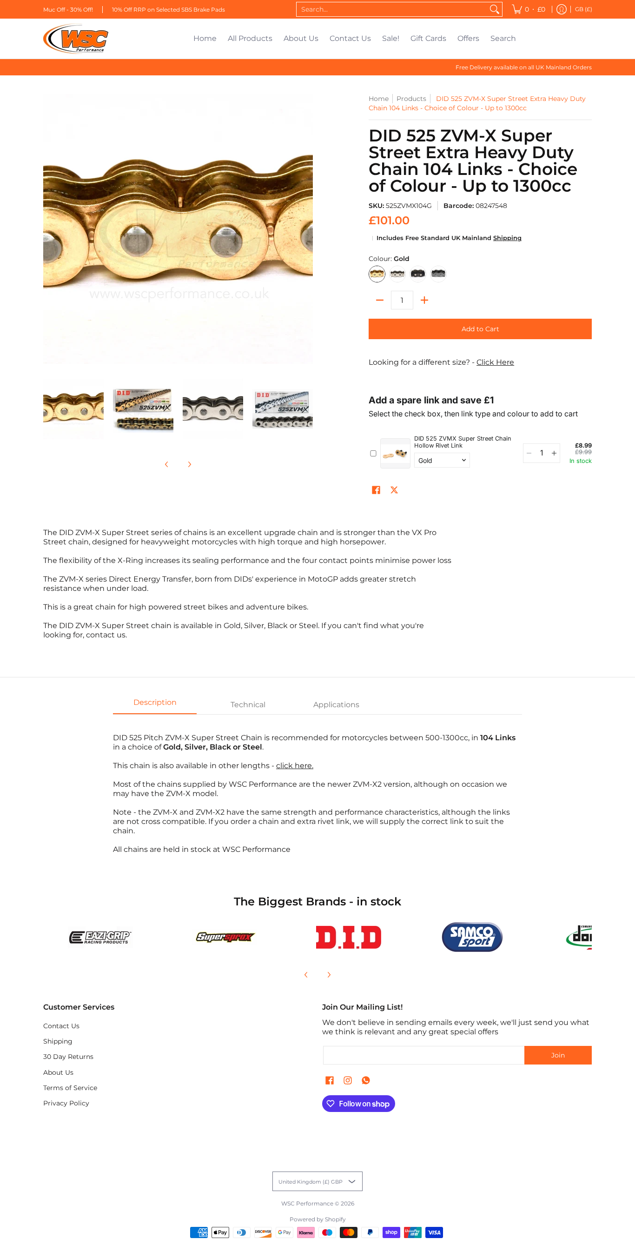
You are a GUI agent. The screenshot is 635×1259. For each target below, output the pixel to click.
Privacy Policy (66, 1103)
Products (411, 98)
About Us (58, 1072)
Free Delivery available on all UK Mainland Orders (524, 67)
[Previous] (167, 464)
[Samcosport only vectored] (472, 937)
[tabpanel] (317, 789)
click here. (294, 765)
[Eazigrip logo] (100, 937)
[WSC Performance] (75, 39)
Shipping (507, 237)
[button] (376, 490)
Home (379, 98)
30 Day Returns (68, 1056)
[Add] (424, 300)
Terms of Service (70, 1088)
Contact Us (61, 1026)
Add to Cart (480, 329)
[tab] (155, 705)
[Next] (189, 464)
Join (558, 1055)
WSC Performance (307, 1203)
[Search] (494, 9)
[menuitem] (528, 9)
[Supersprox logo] (224, 937)
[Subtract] (380, 300)
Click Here (495, 362)
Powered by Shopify (318, 1219)
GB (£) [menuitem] (583, 9)
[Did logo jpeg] (348, 937)
